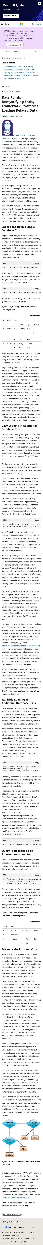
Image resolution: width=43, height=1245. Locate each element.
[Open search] (33, 24)
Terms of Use (29, 1239)
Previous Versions (20, 1232)
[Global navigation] (2, 24)
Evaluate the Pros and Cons (14, 78)
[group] (21, 267)
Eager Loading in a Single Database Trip (18, 67)
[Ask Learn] (35, 51)
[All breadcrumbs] (4, 51)
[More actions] (39, 51)
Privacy (15, 1235)
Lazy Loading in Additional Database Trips (19, 70)
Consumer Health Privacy (11, 1239)
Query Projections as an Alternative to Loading (21, 75)
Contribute (6, 1235)
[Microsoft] (21, 24)
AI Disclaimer (7, 1232)
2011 (9, 51)
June (15, 51)
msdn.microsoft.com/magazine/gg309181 (19, 646)
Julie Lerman (9, 116)
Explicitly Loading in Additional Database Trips (21, 72)
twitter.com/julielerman (18, 1198)
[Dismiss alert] (39, 3)
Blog (31, 1232)
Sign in (38, 24)
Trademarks (6, 1242)
